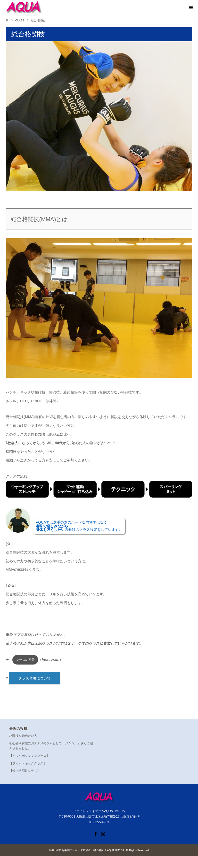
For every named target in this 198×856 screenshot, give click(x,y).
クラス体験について (34, 678)
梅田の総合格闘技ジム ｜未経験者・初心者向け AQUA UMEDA (87, 850)
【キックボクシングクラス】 (29, 756)
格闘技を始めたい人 (23, 736)
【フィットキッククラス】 (27, 763)
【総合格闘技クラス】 (24, 771)
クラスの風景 (25, 660)
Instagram (103, 833)
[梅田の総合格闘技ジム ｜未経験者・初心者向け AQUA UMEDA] (24, 7)
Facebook (95, 833)
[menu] (190, 7)
